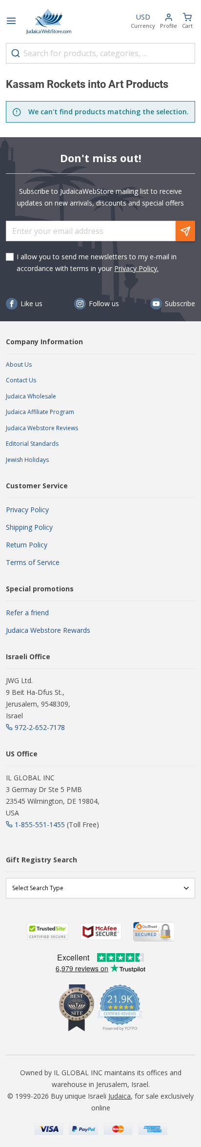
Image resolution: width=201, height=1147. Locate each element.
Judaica (119, 1096)
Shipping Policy (29, 527)
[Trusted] (47, 931)
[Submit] (15, 53)
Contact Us (21, 380)
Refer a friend (27, 612)
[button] (168, 22)
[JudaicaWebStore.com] (48, 21)
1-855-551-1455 (40, 824)
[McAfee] (100, 931)
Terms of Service (33, 562)
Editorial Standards (32, 443)
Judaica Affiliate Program (40, 412)
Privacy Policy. (136, 268)
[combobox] (100, 53)
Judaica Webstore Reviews (42, 428)
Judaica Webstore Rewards (48, 630)
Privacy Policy (27, 509)
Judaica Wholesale (31, 396)
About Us (19, 364)
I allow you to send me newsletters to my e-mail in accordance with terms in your (97, 262)
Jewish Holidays (27, 460)
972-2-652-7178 (40, 727)
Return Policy (26, 544)
